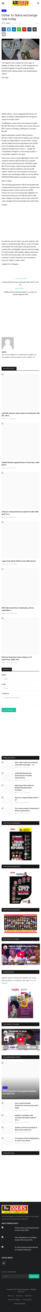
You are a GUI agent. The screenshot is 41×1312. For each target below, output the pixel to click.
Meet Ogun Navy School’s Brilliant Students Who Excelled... (24, 787)
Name (4, 675)
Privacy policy (27, 1300)
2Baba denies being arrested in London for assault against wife (20, 293)
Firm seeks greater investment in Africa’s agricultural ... (27, 809)
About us (11, 1296)
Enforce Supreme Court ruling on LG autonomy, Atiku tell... (17, 658)
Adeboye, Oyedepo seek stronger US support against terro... (25, 1117)
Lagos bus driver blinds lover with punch (19, 561)
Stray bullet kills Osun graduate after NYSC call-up (20, 283)
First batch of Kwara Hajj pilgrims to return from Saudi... (27, 1139)
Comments (7, 669)
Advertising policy (19, 1303)
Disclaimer (28, 1296)
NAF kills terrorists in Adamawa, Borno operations (18, 609)
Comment (5, 693)
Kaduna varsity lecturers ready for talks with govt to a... (20, 513)
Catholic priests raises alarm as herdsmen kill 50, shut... (20, 414)
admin (8, 23)
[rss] (4, 1263)
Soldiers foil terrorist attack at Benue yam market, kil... (26, 1129)
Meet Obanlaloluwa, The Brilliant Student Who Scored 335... (26, 1239)
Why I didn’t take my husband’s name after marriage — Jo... (26, 764)
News (4, 10)
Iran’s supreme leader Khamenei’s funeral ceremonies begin (26, 1105)
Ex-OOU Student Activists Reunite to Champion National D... (26, 1248)
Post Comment (8, 710)
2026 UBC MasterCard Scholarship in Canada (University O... (23, 775)
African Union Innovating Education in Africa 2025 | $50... (27, 1229)
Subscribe (34, 1276)
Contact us (19, 1296)
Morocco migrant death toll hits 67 (26, 799)
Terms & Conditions (14, 1300)
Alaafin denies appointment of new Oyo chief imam (20, 463)
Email (4, 684)
